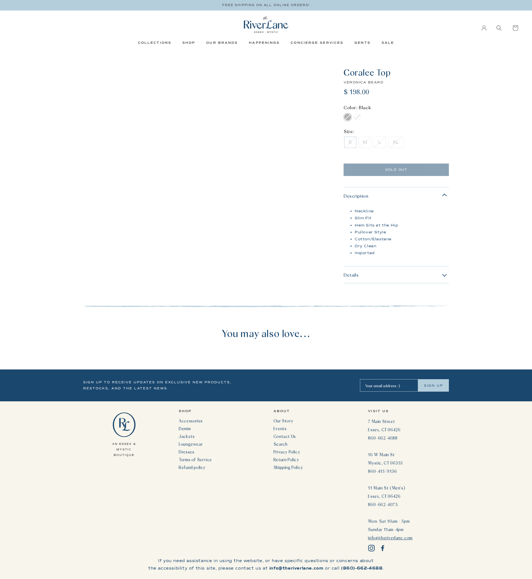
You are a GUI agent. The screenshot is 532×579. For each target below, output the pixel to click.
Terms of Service (195, 459)
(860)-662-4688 (361, 568)
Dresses (186, 452)
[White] (358, 117)
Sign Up (433, 385)
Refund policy (192, 467)
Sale (388, 43)
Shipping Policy (288, 467)
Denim (185, 428)
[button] (499, 28)
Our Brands (222, 43)
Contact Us (284, 436)
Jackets (187, 436)
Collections (154, 43)
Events (280, 428)
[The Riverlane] (266, 24)
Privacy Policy (286, 452)
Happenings (264, 43)
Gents (362, 43)
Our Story (283, 421)
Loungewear (191, 444)
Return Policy (286, 459)
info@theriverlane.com (390, 537)
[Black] (348, 117)
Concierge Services (317, 43)
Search (280, 444)
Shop (188, 43)
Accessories (191, 421)
